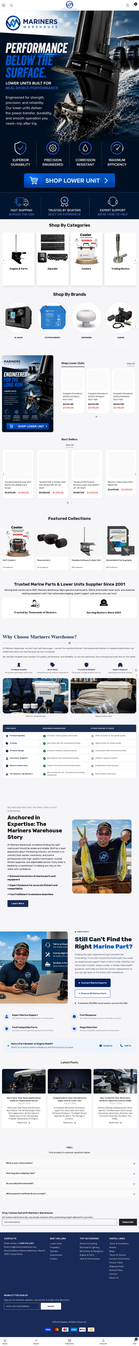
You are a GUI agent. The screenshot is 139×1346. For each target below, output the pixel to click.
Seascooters (43, 560)
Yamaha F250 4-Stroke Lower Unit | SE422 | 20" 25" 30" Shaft (52, 485)
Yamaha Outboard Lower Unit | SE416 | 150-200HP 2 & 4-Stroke (18, 485)
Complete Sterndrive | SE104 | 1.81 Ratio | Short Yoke (97, 396)
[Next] (135, 260)
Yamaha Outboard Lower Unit (86, 560)
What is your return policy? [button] (19, 1163)
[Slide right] (133, 608)
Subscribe (128, 1222)
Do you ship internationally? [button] (20, 1183)
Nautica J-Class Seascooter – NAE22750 (121, 483)
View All (131, 363)
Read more (22, 1123)
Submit (51, 1306)
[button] (3, 474)
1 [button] (96, 416)
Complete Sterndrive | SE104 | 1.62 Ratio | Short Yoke (72, 396)
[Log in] (127, 5)
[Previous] (3, 260)
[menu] (3, 5)
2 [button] (100, 416)
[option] (73, 391)
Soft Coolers (9, 560)
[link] (36, 1341)
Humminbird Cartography (119, 560)
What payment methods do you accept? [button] (25, 1194)
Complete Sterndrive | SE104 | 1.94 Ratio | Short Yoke (123, 396)
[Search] (11, 5)
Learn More (18, 903)
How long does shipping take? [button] (20, 1173)
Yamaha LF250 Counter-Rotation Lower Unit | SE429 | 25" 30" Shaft (86, 485)
